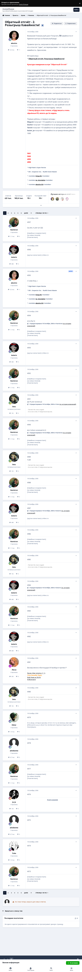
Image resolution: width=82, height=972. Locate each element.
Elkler (14, 725)
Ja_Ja (14, 802)
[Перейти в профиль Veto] (14, 399)
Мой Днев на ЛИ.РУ (34, 677)
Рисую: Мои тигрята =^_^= (36, 673)
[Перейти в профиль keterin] (14, 249)
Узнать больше (5, 3)
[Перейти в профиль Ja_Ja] (14, 794)
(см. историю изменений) (67, 404)
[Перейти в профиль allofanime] (14, 743)
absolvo (14, 43)
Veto (14, 407)
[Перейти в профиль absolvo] (14, 35)
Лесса (14, 670)
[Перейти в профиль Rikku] (67, 199)
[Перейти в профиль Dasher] (62, 199)
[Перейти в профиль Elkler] (14, 717)
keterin (14, 257)
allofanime (14, 751)
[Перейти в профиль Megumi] (52, 199)
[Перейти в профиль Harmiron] (57, 199)
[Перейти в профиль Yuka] (14, 846)
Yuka (14, 853)
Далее (26, 213)
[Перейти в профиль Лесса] (14, 662)
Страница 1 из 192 (41, 213)
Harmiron (14, 230)
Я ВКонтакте (31, 679)
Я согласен (74, 963)
